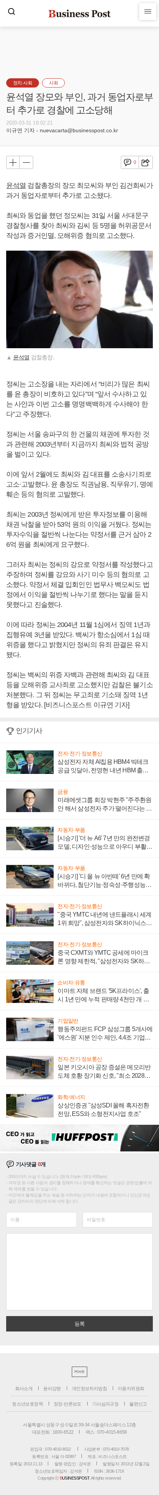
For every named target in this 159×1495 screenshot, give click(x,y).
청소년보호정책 (27, 1404)
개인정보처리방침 (89, 1388)
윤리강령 (52, 1388)
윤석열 (16, 185)
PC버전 (79, 1372)
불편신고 (138, 1404)
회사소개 (24, 1388)
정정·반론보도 (67, 1404)
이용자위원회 (131, 1388)
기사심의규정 (105, 1404)
